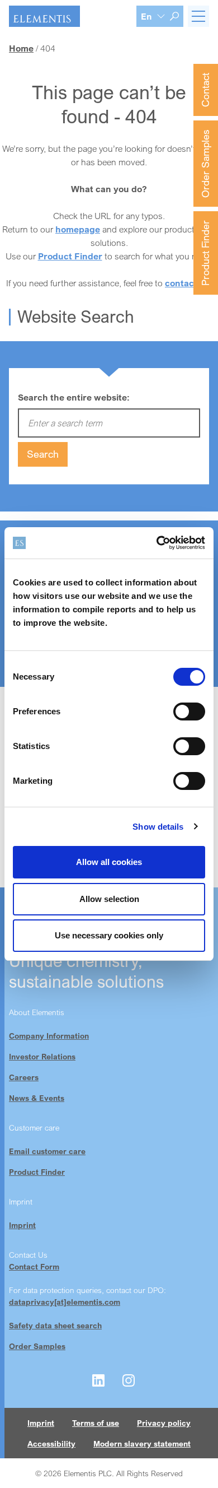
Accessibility (51, 1443)
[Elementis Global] (44, 16)
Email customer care (47, 1151)
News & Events (36, 1098)
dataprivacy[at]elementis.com (64, 1301)
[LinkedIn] (98, 1380)
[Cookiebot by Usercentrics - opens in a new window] (156, 543)
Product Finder (205, 253)
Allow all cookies (109, 862)
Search (43, 454)
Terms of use (95, 1422)
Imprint (22, 1225)
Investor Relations (42, 1056)
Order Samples (205, 163)
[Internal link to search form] (174, 16)
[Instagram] (128, 1380)
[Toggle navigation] (198, 16)
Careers (24, 1077)
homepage (77, 229)
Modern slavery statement (142, 1443)
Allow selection (109, 899)
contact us (187, 283)
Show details (157, 826)
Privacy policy (164, 1422)
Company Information (49, 1035)
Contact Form (34, 1266)
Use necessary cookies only (109, 935)
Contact (205, 90)
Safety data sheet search (55, 1325)
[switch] (189, 711)
